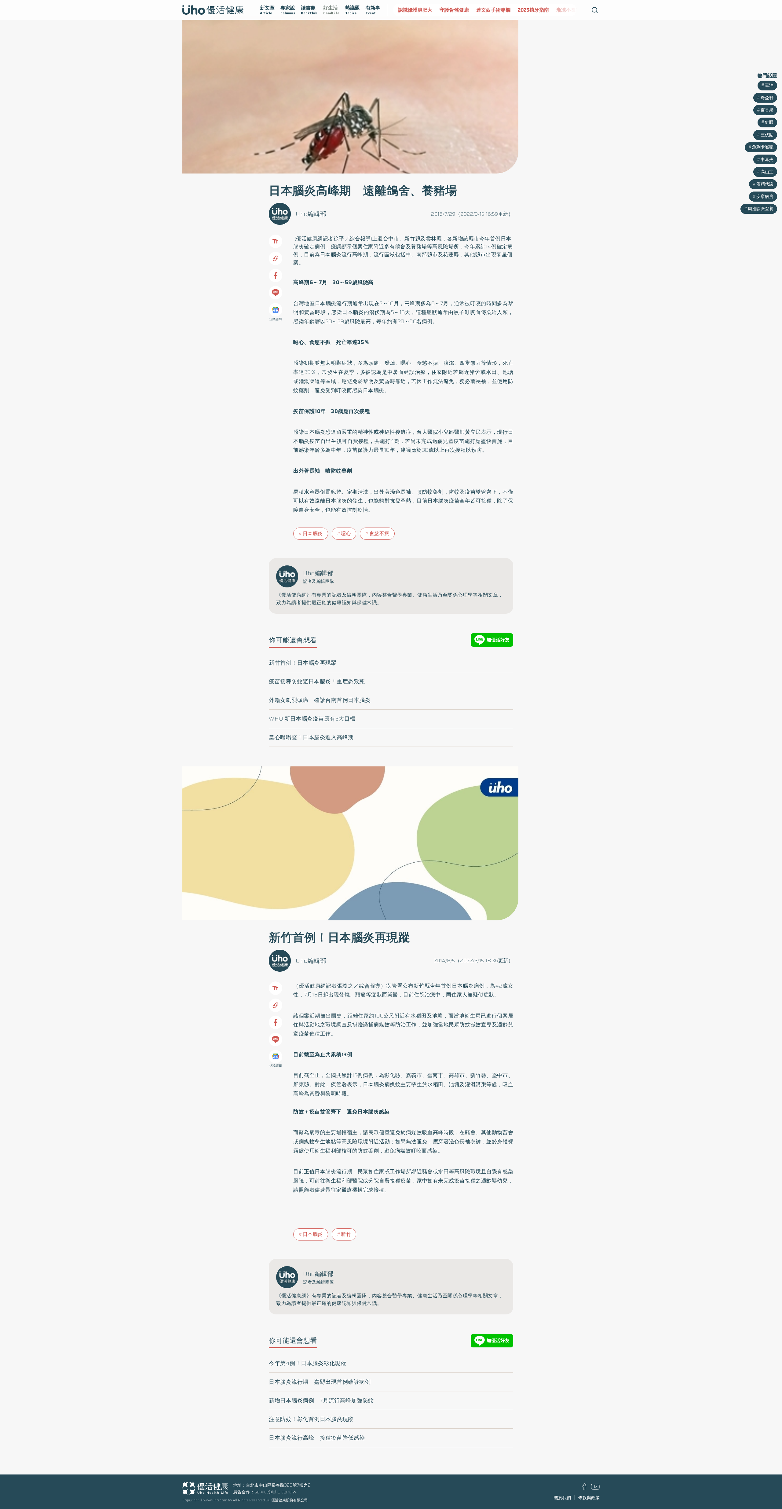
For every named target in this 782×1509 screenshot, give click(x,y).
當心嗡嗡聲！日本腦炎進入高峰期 (311, 737)
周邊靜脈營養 (760, 208)
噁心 (346, 533)
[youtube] (595, 1488)
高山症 (767, 171)
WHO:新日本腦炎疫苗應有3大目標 (312, 718)
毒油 (769, 85)
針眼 (769, 122)
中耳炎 (767, 159)
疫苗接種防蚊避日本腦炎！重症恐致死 (317, 681)
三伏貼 (767, 134)
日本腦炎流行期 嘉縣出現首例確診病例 (320, 1382)
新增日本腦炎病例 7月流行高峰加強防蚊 (321, 1400)
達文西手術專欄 (493, 10)
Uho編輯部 (311, 214)
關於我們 (562, 1497)
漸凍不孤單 (568, 10)
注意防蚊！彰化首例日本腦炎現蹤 (311, 1419)
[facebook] (584, 1488)
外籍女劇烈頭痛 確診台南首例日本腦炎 (320, 700)
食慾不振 (379, 533)
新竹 (346, 1234)
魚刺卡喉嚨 (762, 147)
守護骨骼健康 (454, 10)
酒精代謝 (764, 184)
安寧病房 (764, 196)
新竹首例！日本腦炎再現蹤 (303, 663)
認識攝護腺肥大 (415, 10)
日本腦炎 (313, 533)
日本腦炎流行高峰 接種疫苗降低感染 (317, 1438)
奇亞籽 (767, 97)
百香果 (767, 110)
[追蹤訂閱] (275, 309)
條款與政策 (589, 1497)
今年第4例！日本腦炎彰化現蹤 (307, 1363)
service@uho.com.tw (275, 1492)
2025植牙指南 (533, 10)
